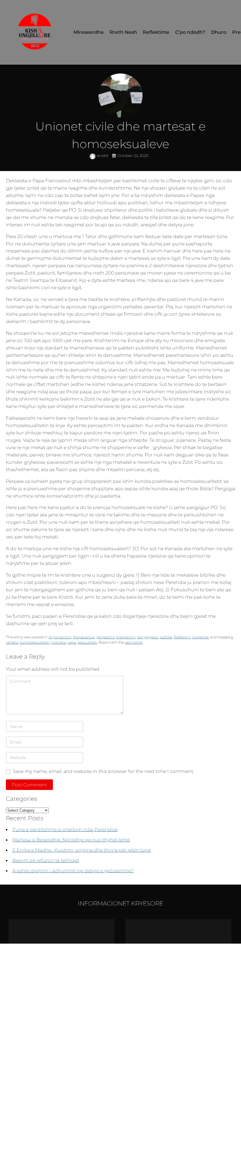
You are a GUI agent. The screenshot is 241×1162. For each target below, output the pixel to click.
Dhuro (218, 32)
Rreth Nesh (123, 32)
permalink (134, 642)
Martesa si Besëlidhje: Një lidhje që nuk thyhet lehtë (71, 840)
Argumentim (59, 637)
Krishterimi (125, 637)
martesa (58, 642)
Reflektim (182, 637)
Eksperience (83, 637)
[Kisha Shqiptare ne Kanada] (35, 32)
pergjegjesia (147, 637)
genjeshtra (105, 637)
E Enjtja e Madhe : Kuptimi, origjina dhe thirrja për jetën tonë (81, 850)
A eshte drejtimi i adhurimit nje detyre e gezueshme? (73, 870)
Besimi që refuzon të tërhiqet (45, 860)
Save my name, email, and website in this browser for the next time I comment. (103, 771)
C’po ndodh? (190, 32)
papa (71, 642)
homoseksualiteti (35, 642)
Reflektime (156, 32)
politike (166, 637)
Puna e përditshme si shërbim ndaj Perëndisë (65, 829)
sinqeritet (200, 637)
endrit (103, 155)
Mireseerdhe (88, 32)
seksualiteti (87, 642)
